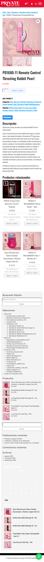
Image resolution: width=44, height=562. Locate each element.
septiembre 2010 (10, 460)
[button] (38, 21)
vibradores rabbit (31, 110)
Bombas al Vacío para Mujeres (17, 318)
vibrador (5, 110)
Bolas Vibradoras (13, 360)
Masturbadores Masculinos (16, 348)
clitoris (11, 108)
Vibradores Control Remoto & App (20, 328)
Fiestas (9, 366)
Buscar (22, 304)
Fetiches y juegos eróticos (13, 439)
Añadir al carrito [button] (12, 223)
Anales (9, 354)
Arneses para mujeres (14, 316)
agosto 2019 (9, 456)
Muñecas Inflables (13, 372)
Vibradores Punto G (15, 332)
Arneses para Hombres (15, 344)
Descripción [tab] (7, 117)
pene (15, 108)
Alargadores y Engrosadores (17, 340)
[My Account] (32, 4)
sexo (26, 108)
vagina (34, 108)
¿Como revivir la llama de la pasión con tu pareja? (22, 443)
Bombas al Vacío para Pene (16, 346)
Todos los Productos (20, 102)
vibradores (22, 110)
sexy (30, 108)
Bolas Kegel (11, 358)
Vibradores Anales (15, 326)
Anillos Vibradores (13, 356)
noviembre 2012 (10, 458)
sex (24, 108)
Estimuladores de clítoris (15, 320)
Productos (8, 350)
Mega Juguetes (12, 370)
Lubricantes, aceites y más (16, 368)
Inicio (4, 12)
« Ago (6, 500)
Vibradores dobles (15, 330)
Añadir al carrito (17, 90)
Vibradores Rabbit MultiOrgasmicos (28, 104)
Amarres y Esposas (13, 352)
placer (20, 108)
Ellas (8, 12)
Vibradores (14, 12)
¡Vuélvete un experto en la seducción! (17, 441)
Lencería (9, 322)
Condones (10, 362)
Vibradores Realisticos (16, 336)
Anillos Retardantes (13, 342)
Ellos (6, 338)
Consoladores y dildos (14, 364)
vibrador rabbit (13, 110)
